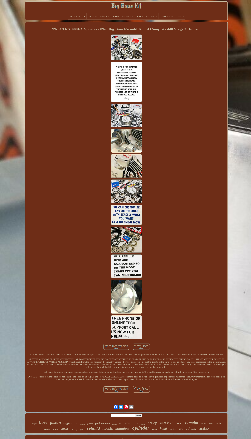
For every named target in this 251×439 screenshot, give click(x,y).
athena (191, 428)
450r (181, 429)
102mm (55, 430)
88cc (120, 424)
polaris (90, 424)
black (211, 423)
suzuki (179, 423)
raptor (173, 429)
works (137, 424)
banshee (114, 424)
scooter (82, 424)
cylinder (140, 428)
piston (55, 422)
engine (68, 423)
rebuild (93, 428)
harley (152, 423)
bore (43, 422)
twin (76, 424)
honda (107, 428)
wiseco (128, 423)
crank (47, 429)
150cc (143, 424)
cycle (218, 423)
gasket (65, 428)
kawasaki (166, 423)
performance (102, 423)
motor (203, 423)
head (163, 429)
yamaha (191, 422)
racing (75, 429)
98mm (154, 429)
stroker (204, 429)
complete (122, 429)
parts (82, 429)
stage (34, 424)
